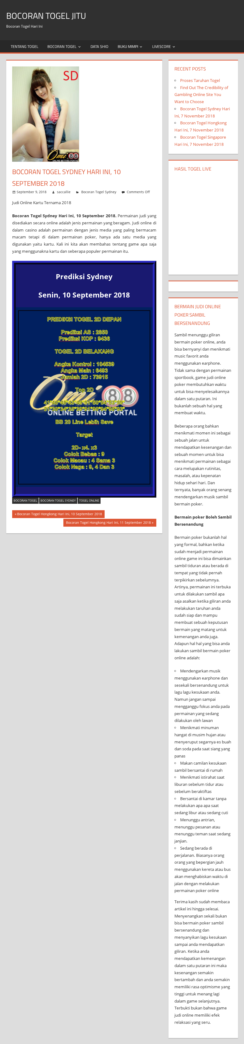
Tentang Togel (24, 46)
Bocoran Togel (61, 46)
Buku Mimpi (128, 46)
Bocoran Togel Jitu (46, 15)
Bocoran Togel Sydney (98, 192)
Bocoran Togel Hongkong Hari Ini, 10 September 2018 (59, 515)
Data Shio (99, 46)
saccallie (64, 192)
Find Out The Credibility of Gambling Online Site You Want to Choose (201, 95)
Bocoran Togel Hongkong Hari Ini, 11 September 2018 (108, 523)
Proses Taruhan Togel (200, 80)
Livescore (161, 46)
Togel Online (89, 501)
